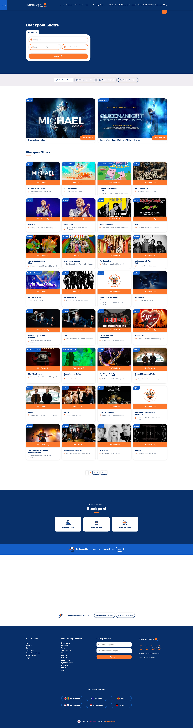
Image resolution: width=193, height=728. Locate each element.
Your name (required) (86, 370)
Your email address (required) (90, 359)
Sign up (96, 382)
